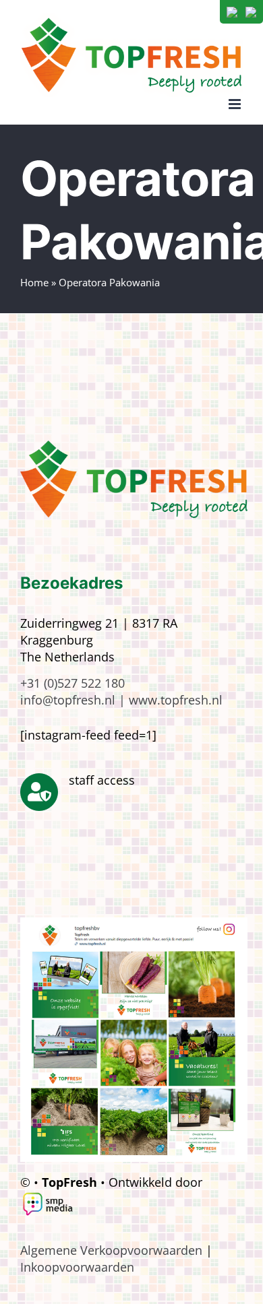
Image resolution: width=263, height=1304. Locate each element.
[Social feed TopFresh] (133, 923)
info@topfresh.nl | (74, 700)
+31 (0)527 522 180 (72, 683)
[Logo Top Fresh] (133, 446)
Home (34, 282)
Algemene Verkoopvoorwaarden (111, 1250)
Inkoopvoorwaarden (77, 1267)
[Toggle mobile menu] (236, 104)
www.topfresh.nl (176, 700)
